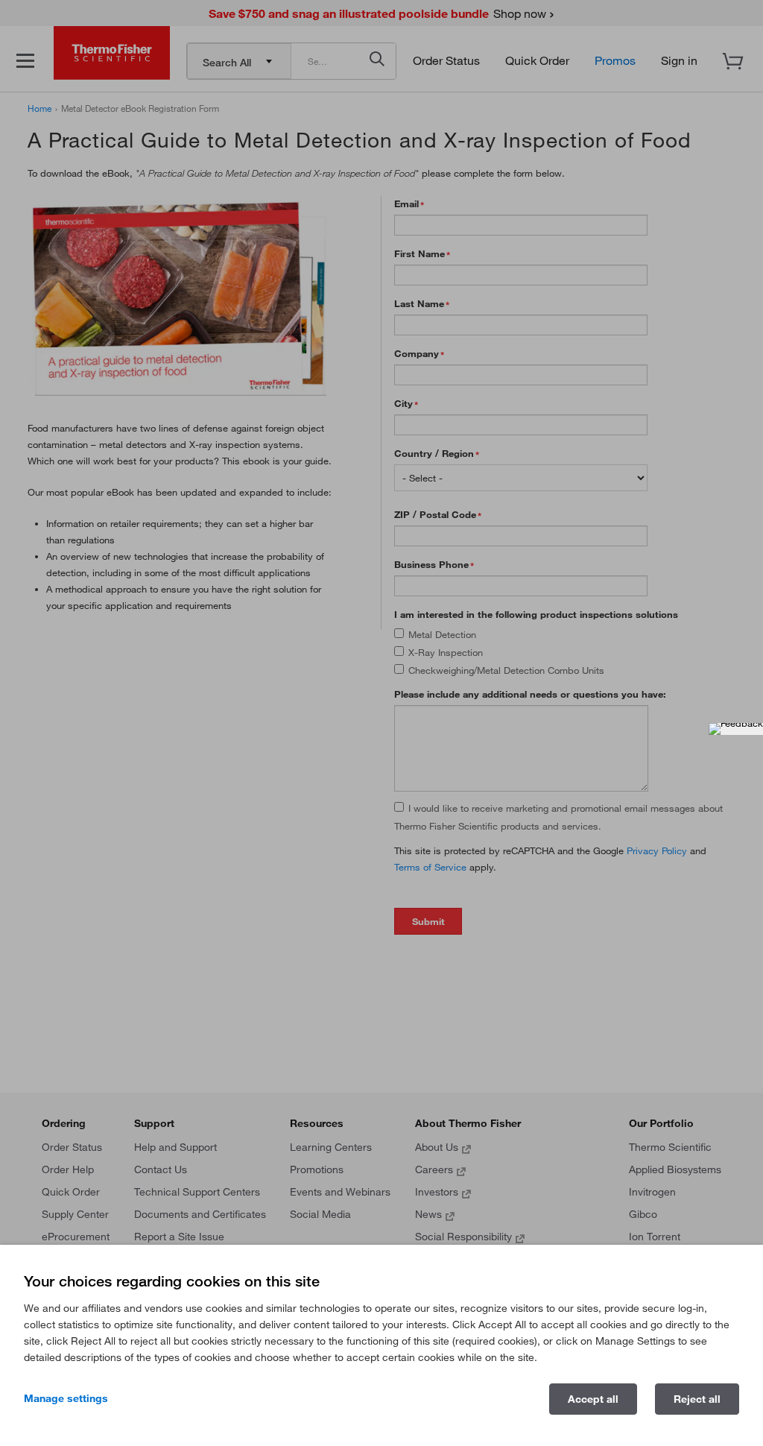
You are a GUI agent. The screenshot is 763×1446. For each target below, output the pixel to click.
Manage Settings (66, 1398)
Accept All (593, 1399)
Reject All (697, 1399)
